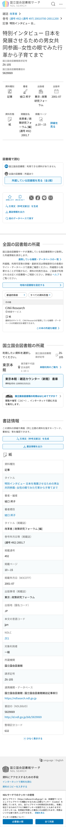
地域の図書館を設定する (32, 285)
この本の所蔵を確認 (47, 328)
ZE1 (7, 638)
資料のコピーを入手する (15, 786)
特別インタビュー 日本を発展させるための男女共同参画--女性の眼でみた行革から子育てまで (32, 485)
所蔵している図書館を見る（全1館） (33, 180)
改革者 (13, 14)
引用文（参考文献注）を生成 (23, 206)
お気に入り (10, 199)
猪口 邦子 (10, 515)
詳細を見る (54, 124)
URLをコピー (20, 199)
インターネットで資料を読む (17, 781)
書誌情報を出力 (17, 211)
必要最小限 (17, 821)
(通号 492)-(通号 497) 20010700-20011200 (34, 18)
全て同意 (49, 821)
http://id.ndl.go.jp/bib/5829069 (23, 717)
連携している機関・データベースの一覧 (38, 259)
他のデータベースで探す (21, 218)
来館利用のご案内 (49, 367)
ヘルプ (55, 274)
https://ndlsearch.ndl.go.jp (21, 698)
